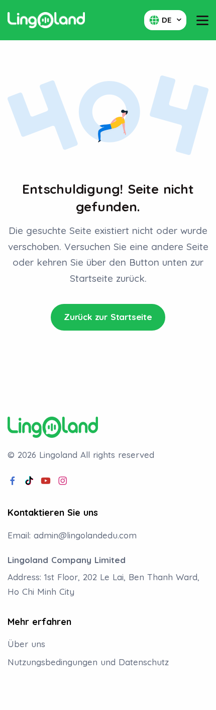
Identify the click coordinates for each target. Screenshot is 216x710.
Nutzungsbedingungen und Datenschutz (88, 662)
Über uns (26, 644)
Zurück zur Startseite (108, 316)
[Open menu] (202, 20)
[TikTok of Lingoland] (29, 481)
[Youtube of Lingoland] (46, 481)
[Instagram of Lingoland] (63, 481)
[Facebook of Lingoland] (13, 481)
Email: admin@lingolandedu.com (72, 535)
